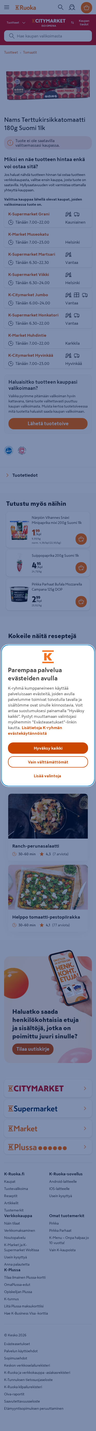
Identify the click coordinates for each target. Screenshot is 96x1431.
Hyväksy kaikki (48, 748)
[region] (47, 715)
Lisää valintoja (47, 776)
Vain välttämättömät (48, 762)
